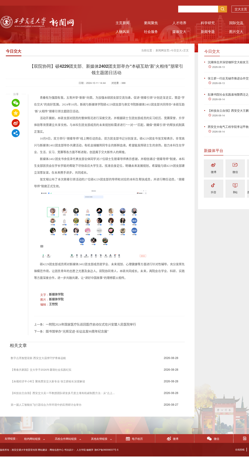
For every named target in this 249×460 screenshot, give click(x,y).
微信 (235, 172)
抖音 (213, 192)
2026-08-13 (218, 67)
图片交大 (236, 31)
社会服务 (151, 31)
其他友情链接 (99, 439)
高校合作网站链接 (66, 439)
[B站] (235, 185)
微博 (213, 172)
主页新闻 (123, 22)
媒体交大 (179, 31)
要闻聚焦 (151, 22)
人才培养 (179, 22)
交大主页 (241, 9)
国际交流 (236, 22)
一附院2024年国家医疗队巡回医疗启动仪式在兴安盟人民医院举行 (91, 324)
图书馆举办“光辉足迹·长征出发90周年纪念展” (77, 331)
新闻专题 (208, 31)
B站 (235, 192)
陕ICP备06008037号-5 (106, 449)
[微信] (235, 165)
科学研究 (208, 22)
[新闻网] (37, 27)
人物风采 (123, 31)
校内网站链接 (32, 439)
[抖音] (213, 185)
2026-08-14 (218, 99)
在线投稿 (240, 449)
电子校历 (137, 439)
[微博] (213, 165)
